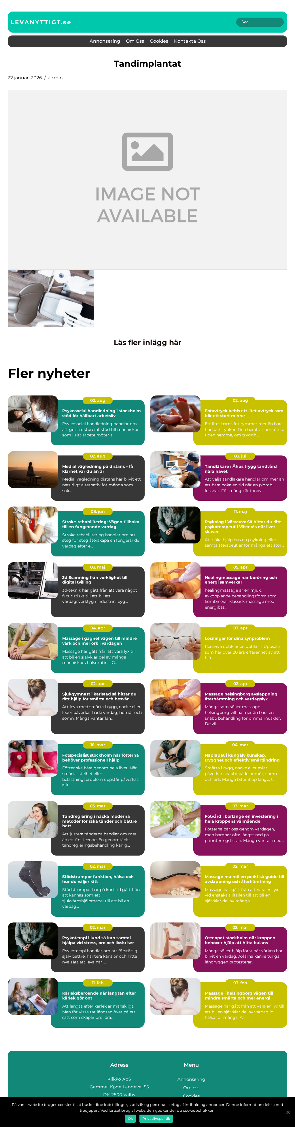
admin (55, 77)
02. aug (97, 400)
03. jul (240, 456)
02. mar (97, 866)
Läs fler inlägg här (147, 342)
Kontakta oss (190, 41)
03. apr (240, 628)
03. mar (97, 806)
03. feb (240, 982)
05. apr (240, 567)
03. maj (97, 567)
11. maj (240, 511)
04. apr (97, 628)
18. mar (97, 744)
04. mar (240, 744)
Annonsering (105, 41)
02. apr (98, 683)
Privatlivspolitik (156, 1118)
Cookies (159, 41)
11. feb (98, 982)
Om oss (135, 41)
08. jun (98, 511)
